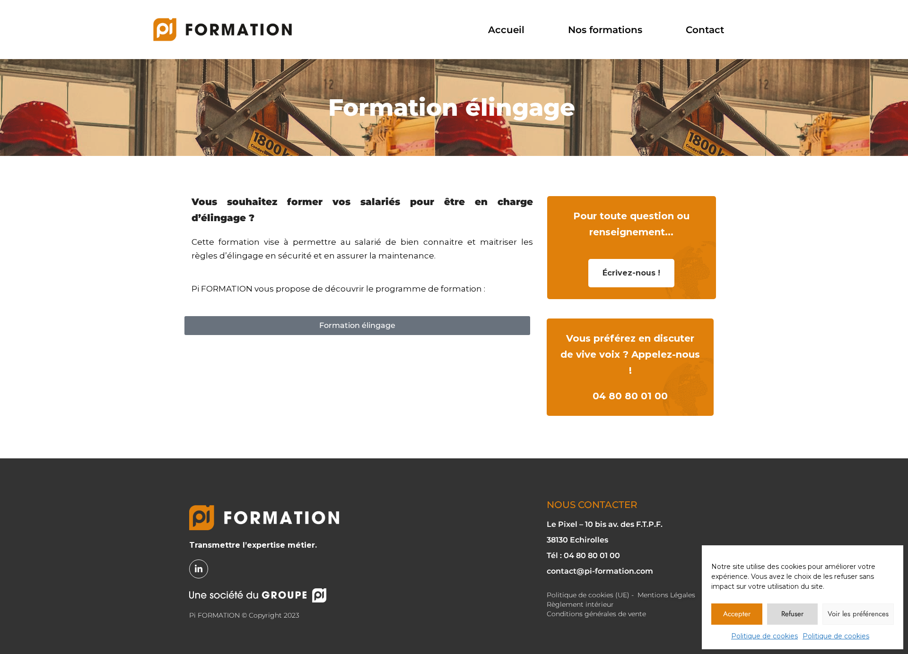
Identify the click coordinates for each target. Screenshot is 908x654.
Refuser (792, 614)
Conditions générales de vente (596, 614)
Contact (705, 29)
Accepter (737, 614)
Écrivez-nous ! (631, 272)
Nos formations (605, 29)
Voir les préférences (858, 614)
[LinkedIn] (198, 568)
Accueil (506, 29)
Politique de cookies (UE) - (590, 595)
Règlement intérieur (580, 604)
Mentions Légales (666, 595)
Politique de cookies (764, 636)
